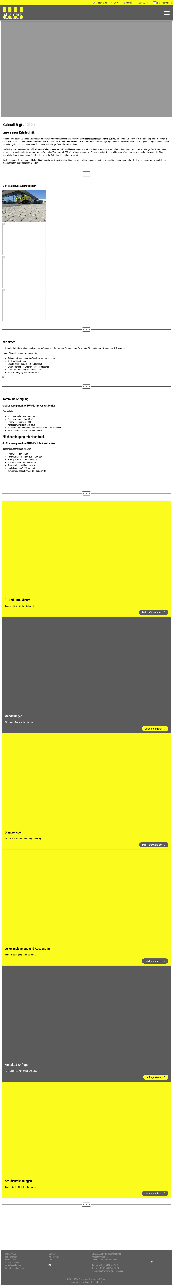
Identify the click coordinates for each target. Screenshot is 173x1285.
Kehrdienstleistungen (14, 1268)
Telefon (106, 2)
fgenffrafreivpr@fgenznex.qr (110, 1270)
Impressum (53, 1259)
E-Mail (164, 2)
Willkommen (10, 1253)
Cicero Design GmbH (93, 1282)
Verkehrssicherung (13, 1265)
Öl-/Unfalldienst (12, 1262)
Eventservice (10, 1259)
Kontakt (52, 1253)
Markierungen (11, 1256)
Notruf (136, 2)
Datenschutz (54, 1256)
